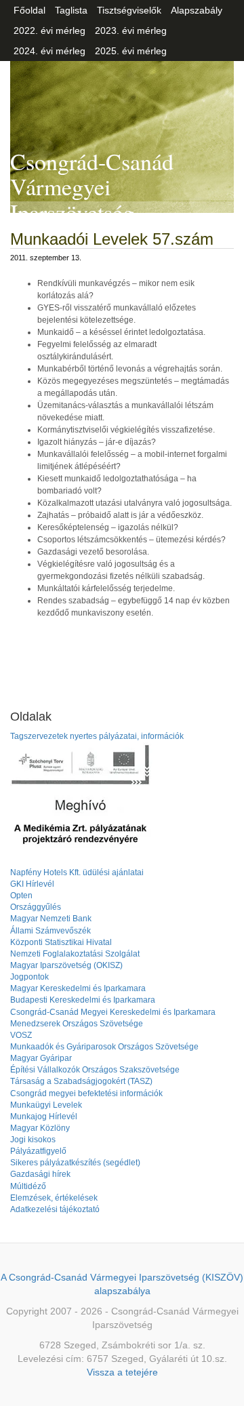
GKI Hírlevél (32, 884)
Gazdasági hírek (40, 1174)
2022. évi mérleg (49, 30)
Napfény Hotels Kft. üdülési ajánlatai (77, 872)
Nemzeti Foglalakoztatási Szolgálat (75, 954)
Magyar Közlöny (40, 1128)
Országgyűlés (35, 907)
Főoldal (29, 10)
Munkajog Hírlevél (43, 1116)
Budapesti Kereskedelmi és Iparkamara (82, 1000)
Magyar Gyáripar (41, 1058)
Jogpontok (29, 977)
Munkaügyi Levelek (46, 1105)
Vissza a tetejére (122, 1372)
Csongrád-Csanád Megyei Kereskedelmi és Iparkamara (113, 1012)
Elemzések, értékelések (54, 1198)
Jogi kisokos (33, 1139)
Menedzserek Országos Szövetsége (76, 1023)
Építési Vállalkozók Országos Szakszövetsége (95, 1069)
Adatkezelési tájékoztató (55, 1209)
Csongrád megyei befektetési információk (86, 1093)
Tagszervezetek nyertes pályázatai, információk (97, 736)
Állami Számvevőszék (50, 931)
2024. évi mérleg (49, 50)
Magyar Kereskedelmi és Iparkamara (78, 988)
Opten (21, 895)
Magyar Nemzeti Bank (51, 918)
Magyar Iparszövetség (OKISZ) (66, 965)
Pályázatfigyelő (38, 1151)
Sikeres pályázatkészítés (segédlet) (75, 1162)
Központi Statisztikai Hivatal (61, 942)
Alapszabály (196, 10)
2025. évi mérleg (131, 50)
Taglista (71, 10)
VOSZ (21, 1035)
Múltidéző (28, 1186)
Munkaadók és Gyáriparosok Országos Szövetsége (104, 1046)
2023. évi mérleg (131, 30)
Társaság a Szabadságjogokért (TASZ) (81, 1081)
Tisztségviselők (129, 10)
